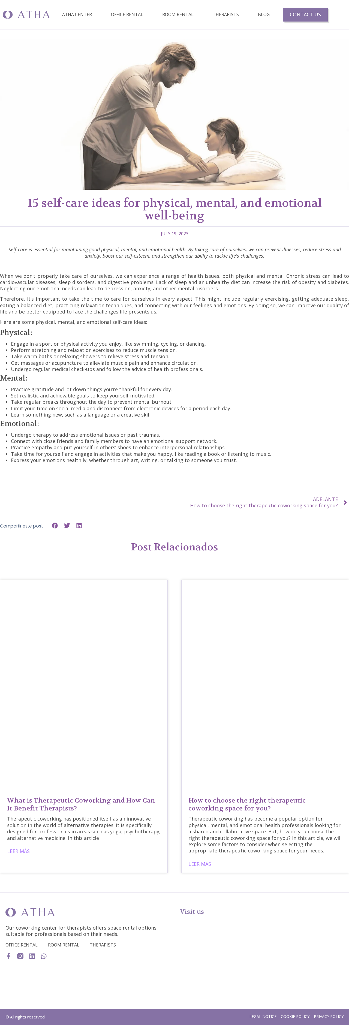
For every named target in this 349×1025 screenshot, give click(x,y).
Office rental (127, 14)
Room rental (178, 14)
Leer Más (18, 851)
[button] (55, 526)
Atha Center (77, 14)
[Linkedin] (32, 956)
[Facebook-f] (8, 956)
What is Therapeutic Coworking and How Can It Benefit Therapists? (81, 804)
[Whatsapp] (44, 956)
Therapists (226, 14)
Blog (264, 14)
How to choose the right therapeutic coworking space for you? (247, 804)
